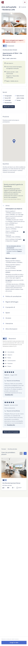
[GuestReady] (2, 2)
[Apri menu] (25, 2)
